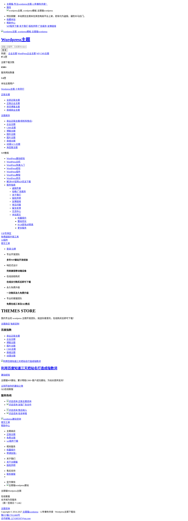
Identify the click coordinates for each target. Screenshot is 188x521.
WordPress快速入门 (16, 165)
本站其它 (16, 215)
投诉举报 (22, 413)
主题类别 (5, 115)
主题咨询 (5, 508)
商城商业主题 (13, 110)
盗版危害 (16, 188)
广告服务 (42, 26)
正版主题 (5, 94)
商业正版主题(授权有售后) (19, 121)
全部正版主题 (13, 100)
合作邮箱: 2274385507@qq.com (16, 518)
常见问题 (16, 205)
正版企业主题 (13, 103)
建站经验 (5, 375)
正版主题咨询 (24, 401)
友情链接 (51, 26)
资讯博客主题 (13, 107)
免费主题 (11, 438)
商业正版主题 (13, 336)
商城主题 (11, 141)
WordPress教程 (13, 175)
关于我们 (23, 26)
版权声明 (33, 26)
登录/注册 (11, 249)
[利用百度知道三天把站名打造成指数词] (21, 361)
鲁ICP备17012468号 (10, 515)
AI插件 (4, 240)
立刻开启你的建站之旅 (12, 386)
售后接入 (22, 410)
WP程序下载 (13, 26)
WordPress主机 (13, 162)
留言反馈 (16, 208)
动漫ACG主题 (13, 144)
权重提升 (22, 218)
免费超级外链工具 (10, 237)
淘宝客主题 (12, 147)
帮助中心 (11, 23)
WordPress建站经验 (16, 158)
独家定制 (14, 324)
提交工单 (5, 243)
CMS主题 (11, 127)
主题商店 (5, 324)
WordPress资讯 (13, 178)
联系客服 (11, 474)
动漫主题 (11, 356)
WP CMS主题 (42, 53)
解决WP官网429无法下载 (19, 181)
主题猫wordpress (30, 512)
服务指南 (11, 185)
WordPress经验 (13, 168)
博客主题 (11, 131)
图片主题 (11, 137)
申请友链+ (12, 453)
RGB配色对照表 (25, 224)
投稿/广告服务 (19, 191)
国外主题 (11, 134)
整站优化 (22, 221)
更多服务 (22, 228)
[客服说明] (11, 419)
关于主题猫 (12, 462)
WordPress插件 (13, 172)
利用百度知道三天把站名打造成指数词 (29, 368)
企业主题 (12, 53)
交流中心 (16, 211)
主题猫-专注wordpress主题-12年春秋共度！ (27, 4)
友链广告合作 (24, 404)
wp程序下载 (12, 441)
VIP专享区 (6, 233)
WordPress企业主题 (27, 53)
